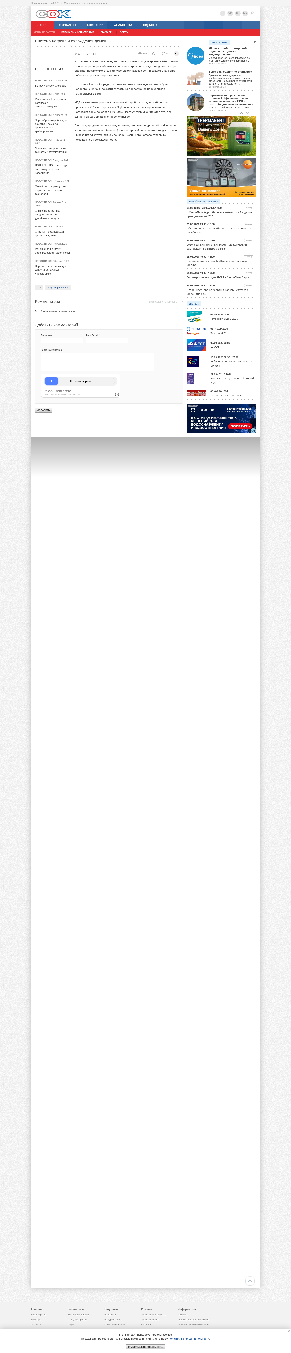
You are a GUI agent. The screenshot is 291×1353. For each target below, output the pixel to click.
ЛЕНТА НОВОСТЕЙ (44, 32)
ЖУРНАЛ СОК (68, 25)
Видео (71, 1324)
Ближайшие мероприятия (203, 201)
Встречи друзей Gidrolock (50, 85)
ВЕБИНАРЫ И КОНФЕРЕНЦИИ (77, 32)
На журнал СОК (112, 1319)
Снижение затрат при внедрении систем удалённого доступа (47, 214)
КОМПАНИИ (95, 25)
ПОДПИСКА (150, 25)
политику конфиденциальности (189, 1338)
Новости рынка (219, 42)
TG (222, 13)
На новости (110, 1314)
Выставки (194, 303)
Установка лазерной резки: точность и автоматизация (51, 150)
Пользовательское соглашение (193, 1319)
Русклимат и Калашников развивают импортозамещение (50, 102)
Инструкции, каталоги (78, 1314)
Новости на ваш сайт (115, 1324)
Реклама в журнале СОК (153, 1314)
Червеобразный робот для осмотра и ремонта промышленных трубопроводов (51, 125)
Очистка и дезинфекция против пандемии (49, 233)
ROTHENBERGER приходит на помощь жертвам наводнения (51, 169)
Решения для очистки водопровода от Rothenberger (52, 250)
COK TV (124, 32)
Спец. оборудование (57, 287)
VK (230, 13)
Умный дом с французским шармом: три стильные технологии (51, 190)
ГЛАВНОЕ (42, 25)
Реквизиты (183, 1314)
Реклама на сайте (150, 1319)
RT (238, 13)
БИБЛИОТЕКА (122, 25)
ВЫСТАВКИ (107, 32)
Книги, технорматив (77, 1319)
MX (245, 13)
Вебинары (36, 1319)
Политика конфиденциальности (193, 1324)
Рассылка (146, 1324)
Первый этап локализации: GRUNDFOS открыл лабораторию (51, 269)
